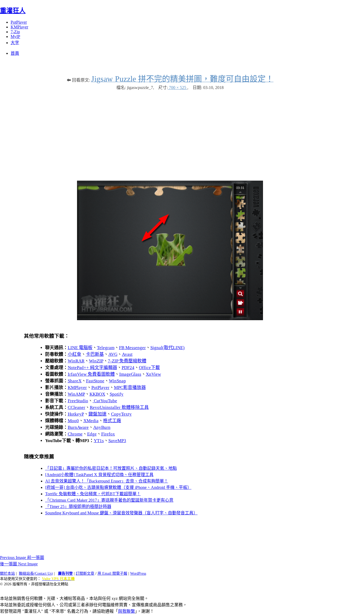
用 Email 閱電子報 (112, 573)
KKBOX (97, 394)
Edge (92, 434)
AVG (112, 354)
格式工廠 (112, 420)
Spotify (117, 394)
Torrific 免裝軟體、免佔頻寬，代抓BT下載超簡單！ (93, 494)
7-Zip (15, 31)
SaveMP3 (117, 440)
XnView (153, 374)
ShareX (75, 380)
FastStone (95, 380)
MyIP (15, 36)
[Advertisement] (170, 133)
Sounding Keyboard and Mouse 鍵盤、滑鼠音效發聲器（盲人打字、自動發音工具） (121, 513)
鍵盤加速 (97, 414)
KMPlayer (19, 27)
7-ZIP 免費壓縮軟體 (127, 360)
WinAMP (76, 394)
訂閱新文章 (85, 573)
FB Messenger (132, 347)
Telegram (105, 347)
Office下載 (149, 367)
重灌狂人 (13, 10)
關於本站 (7, 573)
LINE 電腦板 (80, 347)
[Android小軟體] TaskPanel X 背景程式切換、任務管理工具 (99, 474)
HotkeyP (76, 414)
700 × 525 (177, 87)
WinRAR (76, 360)
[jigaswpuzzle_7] (170, 318)
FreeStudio (78, 400)
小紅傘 (74, 354)
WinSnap (117, 380)
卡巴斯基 (95, 354)
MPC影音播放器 (130, 387)
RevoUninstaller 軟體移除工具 (119, 407)
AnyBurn (101, 427)
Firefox (108, 434)
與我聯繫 (126, 611)
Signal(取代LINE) (167, 347)
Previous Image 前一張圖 (22, 557)
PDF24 (128, 367)
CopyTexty (121, 414)
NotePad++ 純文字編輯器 (92, 367)
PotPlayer (19, 22)
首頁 (15, 53)
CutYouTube (105, 400)
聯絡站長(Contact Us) (36, 573)
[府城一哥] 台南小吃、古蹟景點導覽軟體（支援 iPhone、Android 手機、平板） (118, 487)
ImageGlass (130, 374)
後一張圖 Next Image (19, 564)
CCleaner (76, 407)
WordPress (138, 573)
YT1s (99, 440)
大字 (15, 42)
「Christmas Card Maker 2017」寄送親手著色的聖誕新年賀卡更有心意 (109, 500)
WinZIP (96, 360)
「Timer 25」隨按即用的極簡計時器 (78, 506)
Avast (127, 354)
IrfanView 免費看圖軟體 (91, 374)
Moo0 (73, 420)
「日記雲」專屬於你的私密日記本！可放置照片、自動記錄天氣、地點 (111, 468)
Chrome (75, 434)
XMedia (91, 420)
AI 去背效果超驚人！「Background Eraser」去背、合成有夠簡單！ (106, 481)
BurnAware (78, 427)
